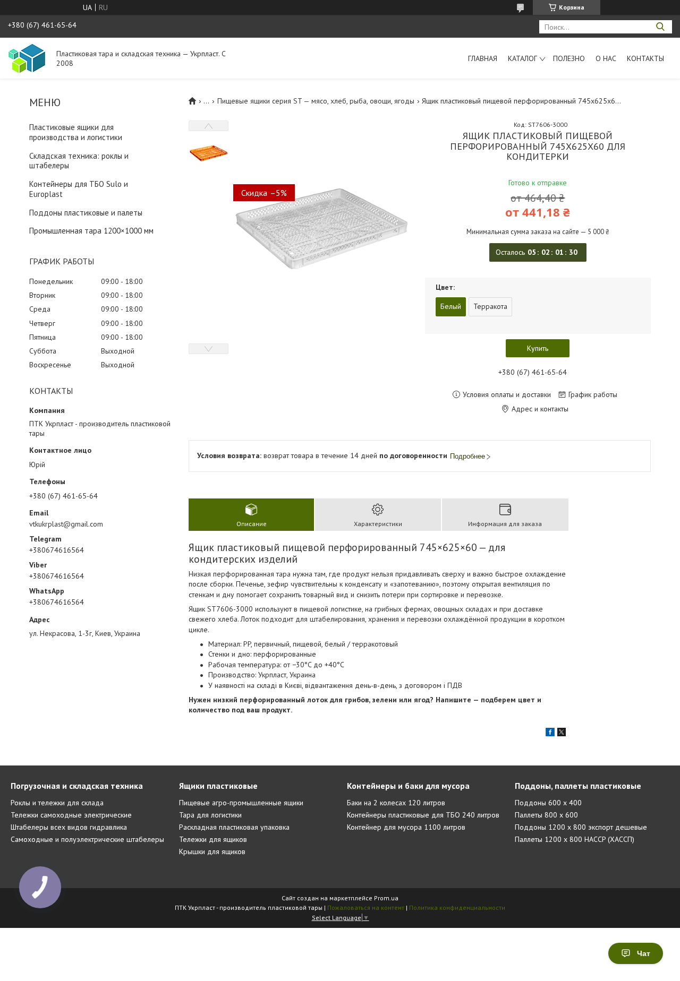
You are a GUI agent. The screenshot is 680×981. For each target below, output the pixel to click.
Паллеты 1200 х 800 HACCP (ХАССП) (574, 839)
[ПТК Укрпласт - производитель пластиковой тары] (27, 58)
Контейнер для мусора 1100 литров (406, 827)
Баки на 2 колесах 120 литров (396, 802)
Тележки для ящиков (213, 839)
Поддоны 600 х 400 (548, 802)
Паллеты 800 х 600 (546, 815)
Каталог (522, 58)
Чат (643, 953)
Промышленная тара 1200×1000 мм (91, 231)
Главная (482, 58)
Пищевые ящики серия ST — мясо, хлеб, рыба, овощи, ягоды (315, 101)
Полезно (569, 58)
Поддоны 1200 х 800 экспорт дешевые (581, 827)
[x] (561, 733)
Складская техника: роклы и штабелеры (79, 161)
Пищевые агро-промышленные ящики (241, 802)
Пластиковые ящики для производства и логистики (75, 132)
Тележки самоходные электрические (71, 815)
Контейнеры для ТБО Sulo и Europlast (78, 189)
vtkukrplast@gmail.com (66, 524)
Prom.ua (386, 898)
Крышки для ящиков (212, 851)
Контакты (645, 58)
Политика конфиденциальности (457, 907)
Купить (537, 348)
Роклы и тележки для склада (57, 802)
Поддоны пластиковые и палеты (85, 213)
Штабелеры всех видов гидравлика (69, 827)
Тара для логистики (210, 815)
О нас (606, 58)
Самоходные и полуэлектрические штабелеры (87, 839)
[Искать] (660, 26)
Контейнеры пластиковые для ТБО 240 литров (423, 815)
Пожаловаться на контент (365, 907)
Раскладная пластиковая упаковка (234, 827)
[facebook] (550, 733)
